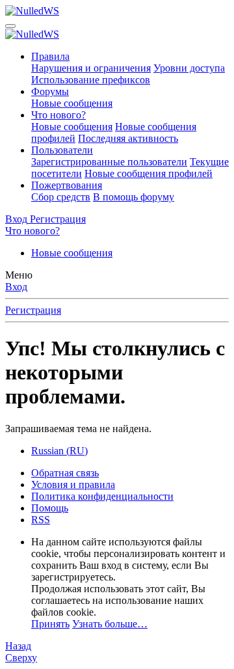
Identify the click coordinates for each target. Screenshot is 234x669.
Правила (50, 56)
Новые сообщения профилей (148, 173)
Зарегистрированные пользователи (109, 161)
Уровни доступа (189, 68)
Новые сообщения (71, 103)
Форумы (50, 91)
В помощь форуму (133, 196)
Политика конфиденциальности (102, 496)
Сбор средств (60, 196)
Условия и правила (73, 484)
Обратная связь (65, 472)
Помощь (49, 507)
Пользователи (62, 150)
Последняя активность (128, 138)
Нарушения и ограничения (91, 68)
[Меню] (10, 26)
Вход (16, 286)
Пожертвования (66, 185)
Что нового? (58, 114)
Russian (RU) (59, 450)
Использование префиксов (90, 79)
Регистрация (33, 310)
